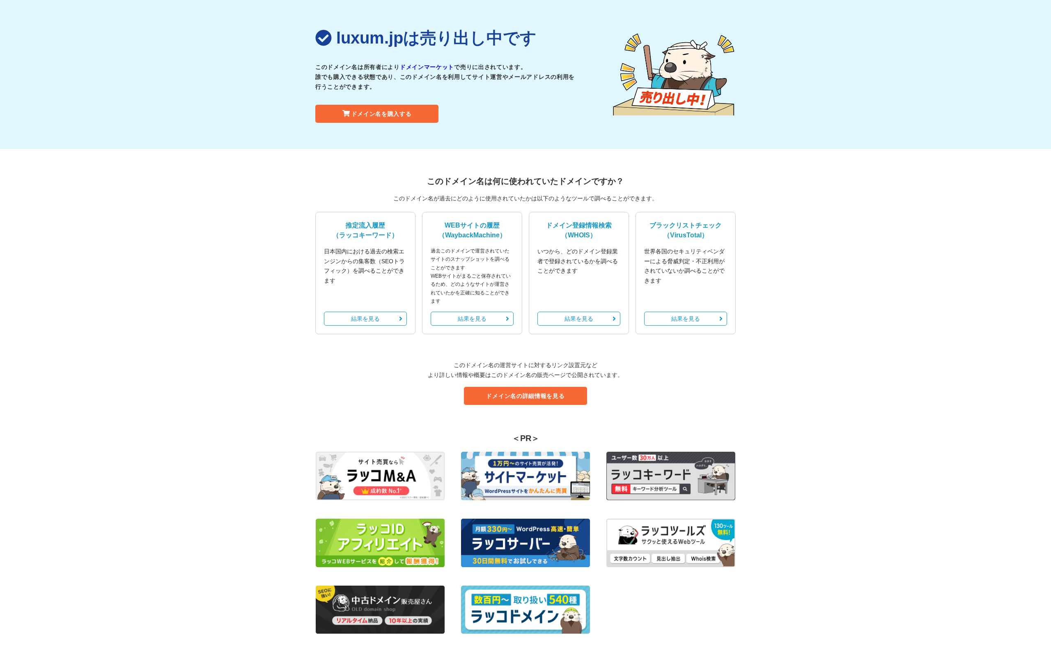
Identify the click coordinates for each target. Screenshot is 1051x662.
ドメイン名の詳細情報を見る (525, 396)
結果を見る (365, 318)
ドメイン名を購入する (381, 113)
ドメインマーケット (427, 67)
